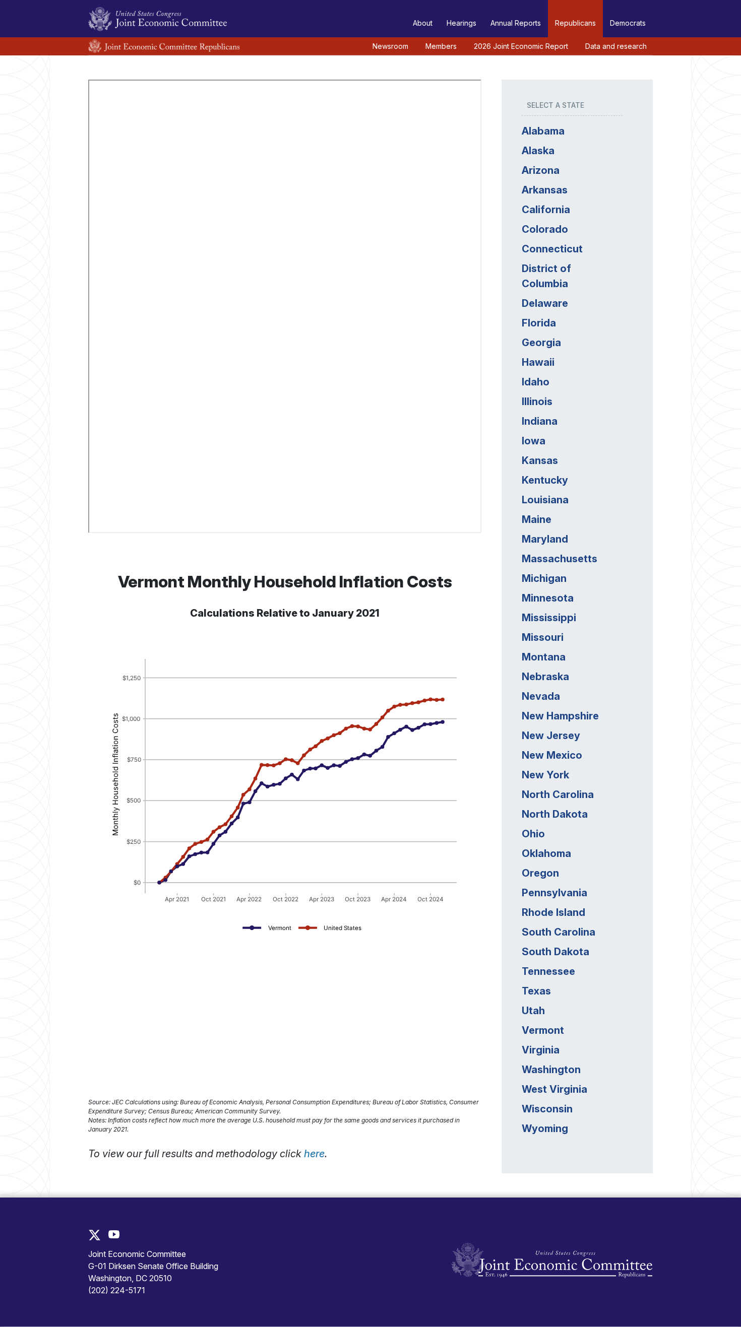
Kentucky (545, 480)
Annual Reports (515, 23)
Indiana (540, 421)
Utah (533, 1011)
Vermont (543, 1030)
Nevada (541, 696)
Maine (536, 519)
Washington (551, 1070)
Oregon (540, 873)
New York (545, 775)
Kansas (540, 460)
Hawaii (538, 362)
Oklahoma (546, 853)
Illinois (537, 401)
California (546, 210)
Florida (539, 323)
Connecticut (552, 249)
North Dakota (555, 814)
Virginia (541, 1050)
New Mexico (552, 755)
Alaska (538, 151)
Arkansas (545, 190)
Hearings (461, 23)
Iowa (533, 441)
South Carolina (558, 932)
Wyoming (545, 1128)
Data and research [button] (616, 46)
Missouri (543, 637)
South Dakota (555, 952)
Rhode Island (553, 912)
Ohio (533, 834)
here (314, 1154)
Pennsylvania (554, 893)
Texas (536, 991)
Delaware (545, 303)
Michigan (544, 578)
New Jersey (551, 735)
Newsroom (390, 46)
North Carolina (558, 794)
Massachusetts (559, 559)
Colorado (545, 229)
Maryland (545, 539)
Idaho (535, 382)
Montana (544, 657)
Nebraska (545, 677)
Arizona (541, 170)
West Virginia (554, 1089)
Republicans (575, 23)
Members (441, 46)
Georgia (541, 343)
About (423, 23)
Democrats (628, 23)
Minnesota (548, 598)
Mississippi (549, 618)
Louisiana (545, 500)
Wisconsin (547, 1109)
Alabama (543, 131)
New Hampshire (560, 716)
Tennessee (548, 971)
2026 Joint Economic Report (521, 46)
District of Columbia (546, 276)
